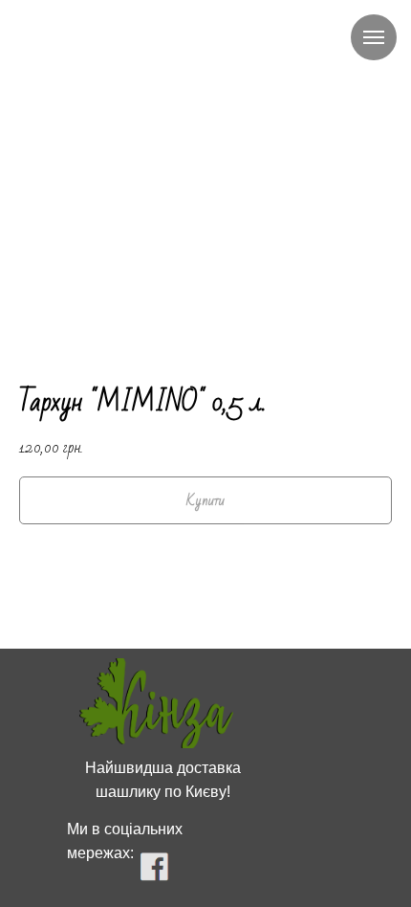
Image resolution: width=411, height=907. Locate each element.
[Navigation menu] (373, 37)
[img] (156, 703)
